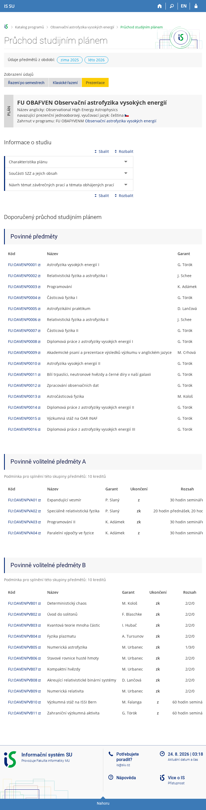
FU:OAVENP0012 (22, 385)
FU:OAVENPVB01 (22, 603)
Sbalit (104, 151)
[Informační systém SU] (6, 26)
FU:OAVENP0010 (22, 363)
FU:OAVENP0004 (22, 297)
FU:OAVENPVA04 (22, 532)
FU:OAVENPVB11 (22, 713)
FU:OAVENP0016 (22, 429)
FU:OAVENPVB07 (22, 669)
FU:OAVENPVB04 (22, 636)
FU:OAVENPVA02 (22, 510)
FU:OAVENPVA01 (22, 499)
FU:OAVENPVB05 (22, 647)
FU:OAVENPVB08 (22, 680)
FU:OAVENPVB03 (22, 625)
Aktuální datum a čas (183, 760)
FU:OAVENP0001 (22, 264)
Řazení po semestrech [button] (26, 83)
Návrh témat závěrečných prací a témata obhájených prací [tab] (61, 184)
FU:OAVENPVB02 (22, 614)
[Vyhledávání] (172, 6)
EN (184, 6)
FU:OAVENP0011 (22, 374)
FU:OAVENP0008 (22, 341)
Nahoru (103, 803)
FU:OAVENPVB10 (22, 702)
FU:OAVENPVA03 (22, 521)
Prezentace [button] (95, 83)
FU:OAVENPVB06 (22, 658)
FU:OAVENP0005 (22, 308)
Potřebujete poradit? (127, 757)
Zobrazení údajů (19, 74)
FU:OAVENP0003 (22, 286)
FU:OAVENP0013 (22, 396)
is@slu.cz (123, 765)
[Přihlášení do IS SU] (196, 6)
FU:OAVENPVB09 (22, 691)
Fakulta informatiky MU (53, 761)
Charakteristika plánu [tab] (28, 161)
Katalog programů (29, 27)
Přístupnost (176, 783)
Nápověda (126, 777)
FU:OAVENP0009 (22, 352)
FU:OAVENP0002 (22, 275)
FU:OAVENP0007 (22, 330)
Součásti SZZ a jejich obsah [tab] (33, 173)
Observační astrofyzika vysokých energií (82, 27)
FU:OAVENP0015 (22, 418)
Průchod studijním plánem (141, 27)
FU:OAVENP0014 (22, 407)
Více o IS (176, 777)
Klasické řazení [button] (65, 83)
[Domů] (160, 6)
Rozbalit (126, 151)
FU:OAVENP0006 (22, 319)
